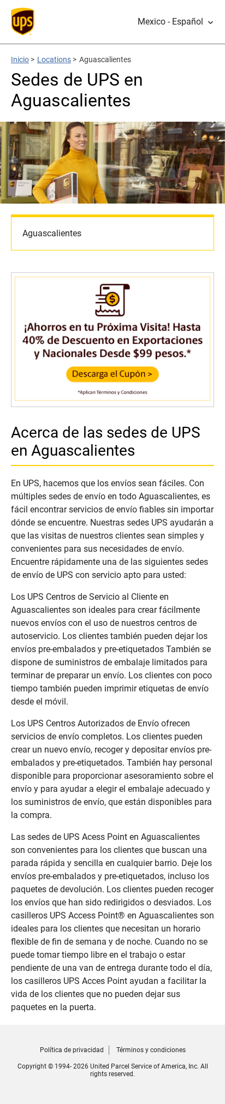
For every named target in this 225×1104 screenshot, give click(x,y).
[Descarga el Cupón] (112, 401)
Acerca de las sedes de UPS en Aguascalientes (105, 441)
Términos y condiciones (151, 1050)
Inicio (20, 59)
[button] (176, 21)
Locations (54, 59)
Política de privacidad (72, 1050)
